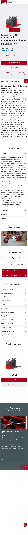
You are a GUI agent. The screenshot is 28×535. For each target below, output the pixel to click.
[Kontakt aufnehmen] (25, 524)
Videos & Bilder (15, 81)
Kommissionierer (7, 35)
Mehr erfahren (6, 460)
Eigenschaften (4, 81)
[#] (25, 154)
